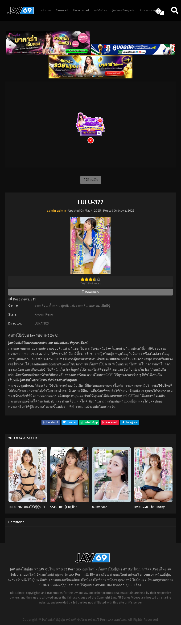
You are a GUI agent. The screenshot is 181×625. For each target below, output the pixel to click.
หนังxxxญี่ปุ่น (128, 401)
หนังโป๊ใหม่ (131, 396)
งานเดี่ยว (40, 306)
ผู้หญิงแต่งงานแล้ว (74, 306)
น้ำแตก (54, 306)
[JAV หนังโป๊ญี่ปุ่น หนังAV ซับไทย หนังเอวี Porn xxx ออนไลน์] (19, 13)
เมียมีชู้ (105, 306)
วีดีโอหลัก (91, 180)
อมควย (94, 306)
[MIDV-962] (111, 476)
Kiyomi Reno (43, 314)
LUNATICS (41, 323)
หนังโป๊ (108, 375)
